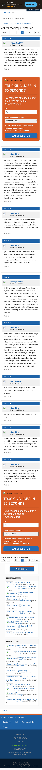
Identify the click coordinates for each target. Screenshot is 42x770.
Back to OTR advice (21, 622)
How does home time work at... (25, 617)
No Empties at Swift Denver (27, 586)
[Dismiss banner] (39, 4)
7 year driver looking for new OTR (26, 699)
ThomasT (18, 619)
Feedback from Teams (25, 611)
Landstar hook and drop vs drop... (23, 632)
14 (22, 32)
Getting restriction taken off (27, 658)
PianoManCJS (22, 588)
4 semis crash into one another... (26, 645)
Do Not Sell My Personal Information (20, 753)
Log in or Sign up (33, 9)
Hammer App (20, 749)
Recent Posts (19, 18)
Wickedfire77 (22, 613)
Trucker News (20, 738)
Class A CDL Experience (14, 117)
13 (18, 32)
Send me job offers (21, 136)
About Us (20, 735)
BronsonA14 (21, 666)
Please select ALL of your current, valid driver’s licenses (19, 127)
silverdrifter (15, 154)
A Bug (15, 584)
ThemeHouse (33, 766)
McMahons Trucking (12, 680)
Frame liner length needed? (26, 664)
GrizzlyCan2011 (16, 43)
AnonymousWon (25, 601)
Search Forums (8, 18)
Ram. (14, 690)
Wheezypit (19, 695)
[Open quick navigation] (37, 23)
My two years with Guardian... (22, 582)
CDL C (28, 131)
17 (32, 32)
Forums (6, 12)
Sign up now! (21, 569)
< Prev (4, 32)
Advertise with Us (20, 745)
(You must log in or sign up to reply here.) (14, 557)
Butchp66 (18, 623)
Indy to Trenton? (23, 670)
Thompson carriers (22, 693)
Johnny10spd (22, 659)
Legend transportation (27, 599)
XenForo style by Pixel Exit (21, 763)
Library (20, 742)
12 (15, 32)
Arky (13, 634)
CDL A (8, 131)
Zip (6, 108)
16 (29, 32)
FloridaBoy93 (10, 596)
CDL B (18, 131)
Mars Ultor (19, 701)
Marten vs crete (25, 605)
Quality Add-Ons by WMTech (21, 764)
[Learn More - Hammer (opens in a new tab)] (21, 4)
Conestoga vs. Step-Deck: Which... (24, 688)
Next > (37, 32)
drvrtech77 (19, 647)
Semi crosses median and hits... (26, 651)
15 (25, 32)
